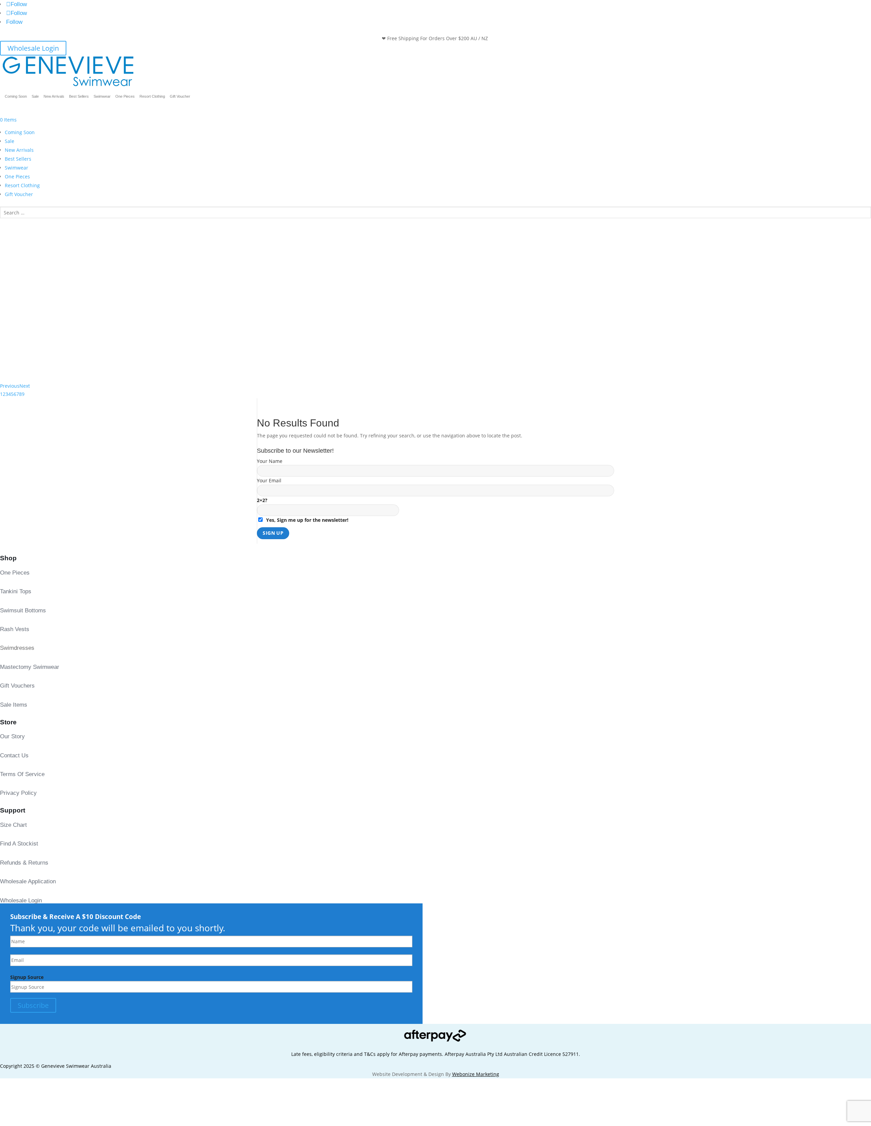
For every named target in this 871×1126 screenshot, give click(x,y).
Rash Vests (14, 629)
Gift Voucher (180, 96)
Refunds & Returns (24, 862)
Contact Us (14, 755)
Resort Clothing (152, 96)
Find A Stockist (19, 843)
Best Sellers (79, 96)
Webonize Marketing (475, 1074)
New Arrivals (54, 96)
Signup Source (27, 977)
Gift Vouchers (17, 685)
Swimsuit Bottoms (23, 610)
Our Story (12, 736)
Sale (35, 96)
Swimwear (102, 96)
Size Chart (13, 825)
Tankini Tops (15, 591)
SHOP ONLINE (29, 254)
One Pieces (125, 96)
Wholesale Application (28, 881)
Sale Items (13, 705)
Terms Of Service (22, 774)
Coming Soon (16, 96)
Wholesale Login (33, 48)
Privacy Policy (18, 793)
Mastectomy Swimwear (29, 667)
